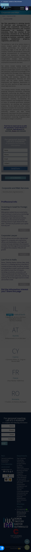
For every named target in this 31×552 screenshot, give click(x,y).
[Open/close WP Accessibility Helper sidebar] (2, 548)
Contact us (11, 1)
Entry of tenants (18, 1)
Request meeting (5, 4)
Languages (5, 1)
